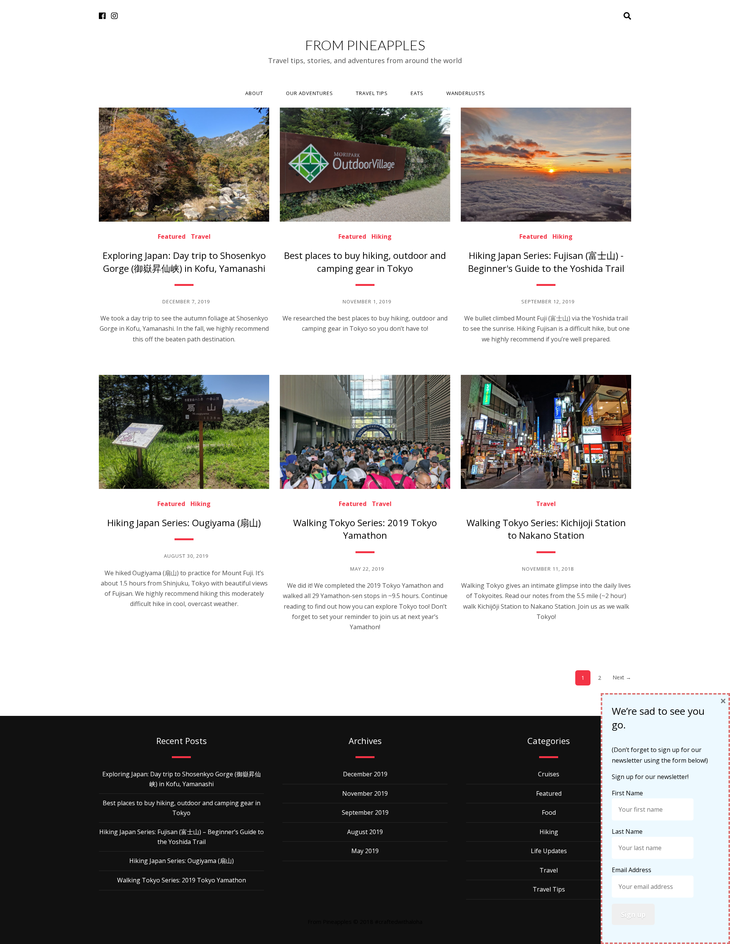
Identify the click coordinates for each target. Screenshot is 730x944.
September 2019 (365, 812)
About (254, 93)
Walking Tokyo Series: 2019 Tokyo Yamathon (365, 529)
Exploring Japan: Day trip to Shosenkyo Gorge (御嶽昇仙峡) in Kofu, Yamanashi (184, 261)
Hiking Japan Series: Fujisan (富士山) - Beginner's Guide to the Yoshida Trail (546, 261)
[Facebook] (102, 15)
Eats (417, 93)
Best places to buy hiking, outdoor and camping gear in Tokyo (365, 261)
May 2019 (365, 851)
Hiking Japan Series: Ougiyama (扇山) (184, 522)
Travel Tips (372, 93)
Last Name (628, 831)
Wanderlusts (465, 93)
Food (549, 812)
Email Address (632, 870)
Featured (172, 236)
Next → (622, 677)
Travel (201, 236)
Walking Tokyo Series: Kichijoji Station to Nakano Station (546, 529)
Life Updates (549, 851)
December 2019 (365, 774)
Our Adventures (309, 93)
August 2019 (365, 832)
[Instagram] (114, 15)
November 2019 (365, 793)
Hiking (381, 236)
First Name (628, 793)
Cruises (548, 774)
